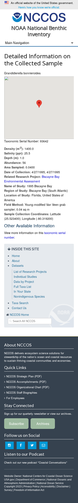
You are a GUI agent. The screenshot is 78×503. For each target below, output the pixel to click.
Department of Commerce (30, 479)
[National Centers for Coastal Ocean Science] (39, 17)
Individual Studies (25, 276)
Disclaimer (63, 486)
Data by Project (24, 281)
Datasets (18, 265)
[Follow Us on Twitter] (32, 445)
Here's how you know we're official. (39, 7)
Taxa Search (20, 303)
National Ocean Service (50, 483)
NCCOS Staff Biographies (21, 392)
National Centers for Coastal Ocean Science (48, 476)
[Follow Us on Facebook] (21, 445)
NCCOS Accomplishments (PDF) (26, 382)
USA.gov (9, 479)
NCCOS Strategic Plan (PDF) (24, 376)
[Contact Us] (43, 445)
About (16, 261)
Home (16, 256)
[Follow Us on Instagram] (9, 445)
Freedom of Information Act (29, 490)
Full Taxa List (22, 286)
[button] (39, 103)
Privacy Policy (31, 486)
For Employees (15, 398)
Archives (42, 423)
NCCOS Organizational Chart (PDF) (27, 387)
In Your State (22, 291)
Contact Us (19, 308)
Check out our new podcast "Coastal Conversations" (35, 462)
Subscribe (16, 423)
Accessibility (48, 486)
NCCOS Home (19, 314)
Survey (8, 490)
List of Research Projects (30, 271)
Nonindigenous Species (29, 296)
